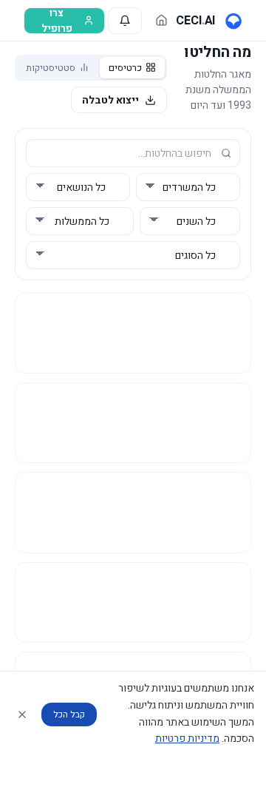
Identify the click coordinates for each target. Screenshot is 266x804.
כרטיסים (125, 68)
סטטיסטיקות (50, 68)
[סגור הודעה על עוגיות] (22, 714)
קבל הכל (69, 714)
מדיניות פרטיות (187, 738)
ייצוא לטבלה (110, 100)
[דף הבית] (161, 20)
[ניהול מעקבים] (125, 20)
